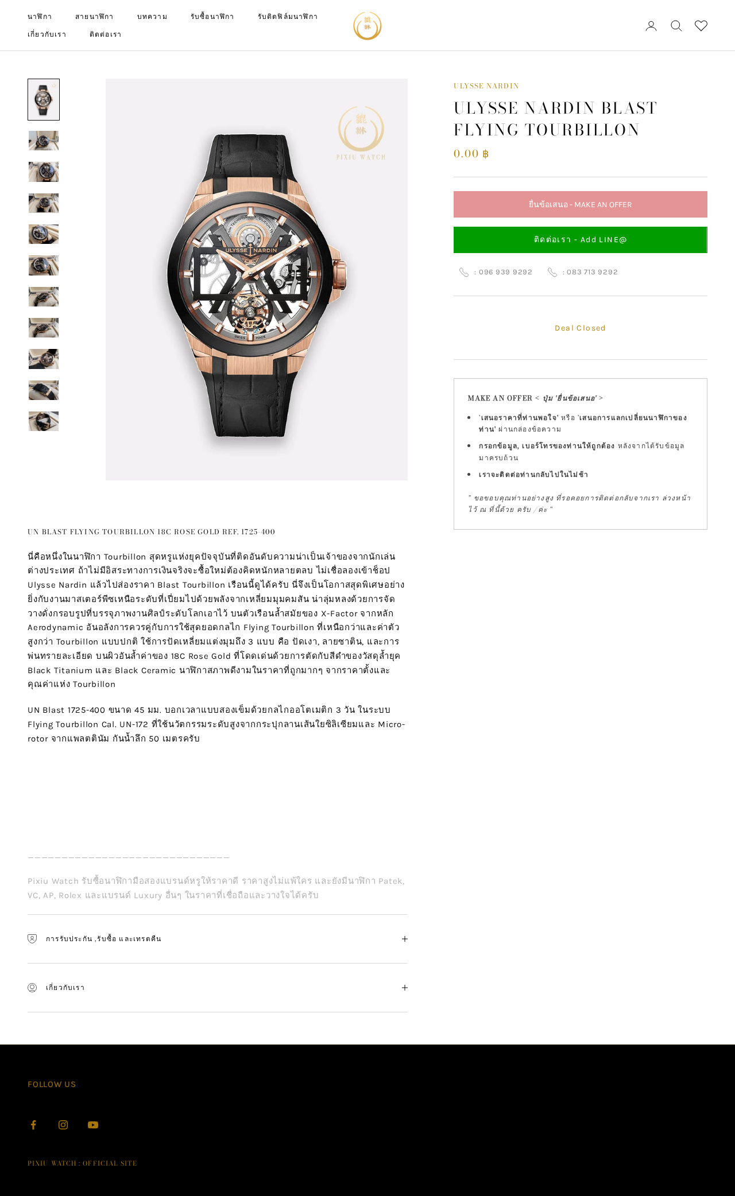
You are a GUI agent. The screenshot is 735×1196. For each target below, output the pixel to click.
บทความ (152, 16)
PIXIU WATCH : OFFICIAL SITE (82, 1163)
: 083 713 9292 (590, 271)
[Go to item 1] (44, 100)
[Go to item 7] (44, 297)
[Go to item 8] (44, 328)
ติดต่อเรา (106, 34)
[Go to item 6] (44, 265)
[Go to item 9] (44, 359)
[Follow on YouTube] (93, 1125)
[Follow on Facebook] (33, 1125)
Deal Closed (580, 328)
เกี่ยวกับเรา (47, 34)
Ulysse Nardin (486, 85)
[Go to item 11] (44, 421)
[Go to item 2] (44, 141)
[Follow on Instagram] (63, 1125)
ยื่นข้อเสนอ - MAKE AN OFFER (580, 208)
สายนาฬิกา (94, 16)
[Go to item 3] (44, 171)
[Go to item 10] (44, 390)
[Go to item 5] (44, 234)
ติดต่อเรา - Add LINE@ (581, 239)
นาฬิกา (40, 16)
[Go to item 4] (44, 203)
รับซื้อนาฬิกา (213, 16)
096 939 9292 (506, 271)
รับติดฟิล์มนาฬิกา (288, 16)
